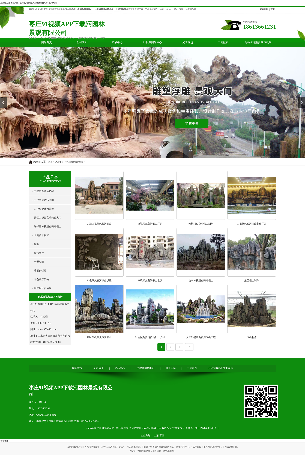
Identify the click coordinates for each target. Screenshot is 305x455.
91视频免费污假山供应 (99, 229)
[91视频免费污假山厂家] (150, 167)
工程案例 (223, 42)
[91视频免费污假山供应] (99, 224)
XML (272, 9)
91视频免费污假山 (75, 110)
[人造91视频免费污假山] (99, 167)
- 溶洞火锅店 (39, 219)
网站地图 (264, 9)
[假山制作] (252, 281)
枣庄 (161, 384)
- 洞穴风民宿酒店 (41, 237)
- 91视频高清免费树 (43, 140)
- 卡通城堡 (38, 210)
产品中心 (117, 42)
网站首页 (46, 42)
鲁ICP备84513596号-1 (207, 377)
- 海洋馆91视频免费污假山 (46, 175)
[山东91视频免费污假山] (201, 224)
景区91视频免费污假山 (99, 286)
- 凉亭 (35, 193)
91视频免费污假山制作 (201, 172)
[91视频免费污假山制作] (201, 167)
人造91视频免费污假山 (99, 172)
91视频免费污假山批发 (150, 229)
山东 (156, 384)
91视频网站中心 (152, 42)
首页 (50, 110)
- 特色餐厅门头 (40, 228)
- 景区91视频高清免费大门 (46, 166)
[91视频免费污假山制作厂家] (252, 167)
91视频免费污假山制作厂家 (252, 172)
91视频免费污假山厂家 (150, 172)
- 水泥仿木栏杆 (40, 184)
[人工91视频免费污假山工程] (201, 281)
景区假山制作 (251, 229)
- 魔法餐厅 (38, 201)
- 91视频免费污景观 (43, 157)
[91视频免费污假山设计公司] (150, 281)
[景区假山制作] (252, 224)
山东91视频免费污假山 (201, 229)
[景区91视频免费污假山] (99, 281)
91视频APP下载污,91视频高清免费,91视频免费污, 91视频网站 (28, 3)
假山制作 (252, 286)
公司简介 (82, 42)
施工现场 (188, 42)
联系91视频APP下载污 (258, 42)
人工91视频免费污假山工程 (201, 286)
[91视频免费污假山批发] (150, 224)
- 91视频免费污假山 (43, 149)
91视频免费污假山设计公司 (150, 286)
